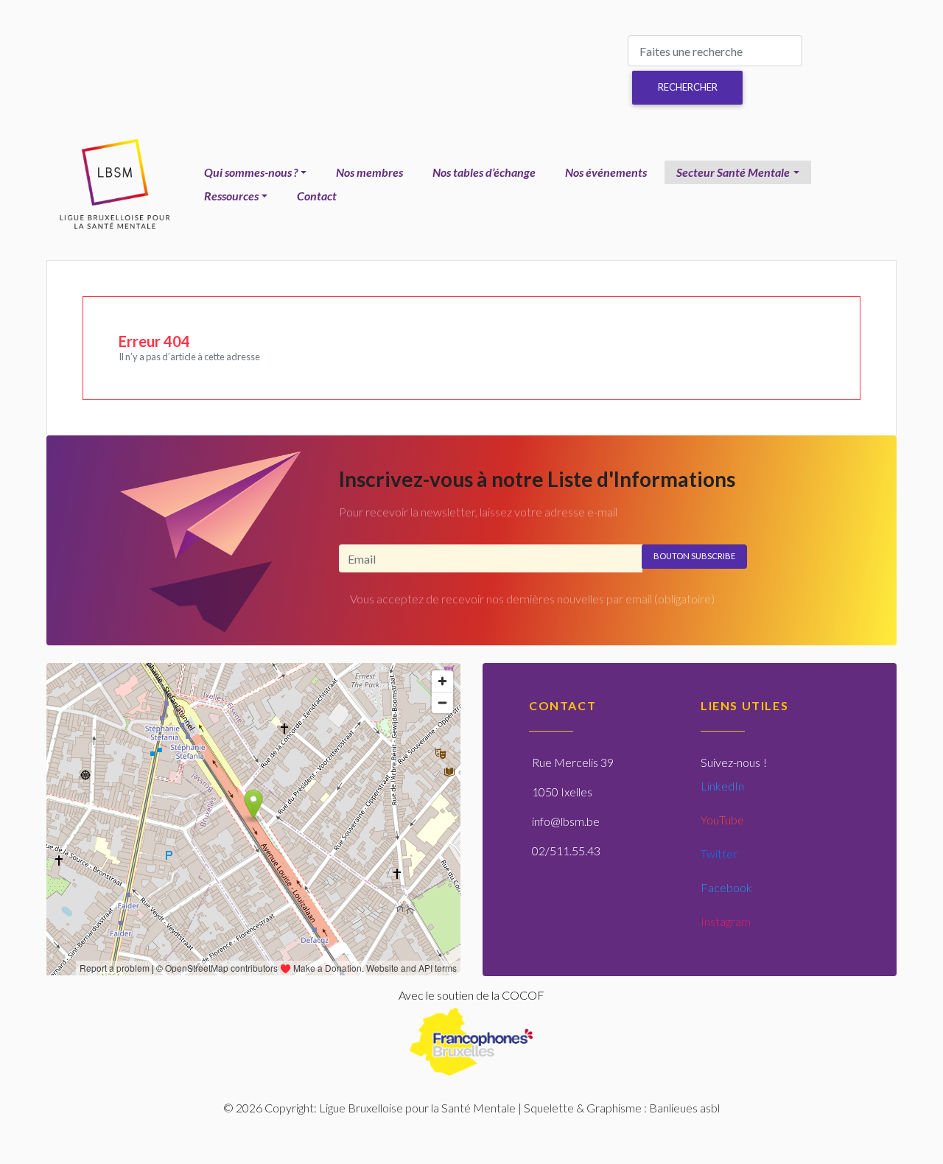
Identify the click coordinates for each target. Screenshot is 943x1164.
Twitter (719, 853)
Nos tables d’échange (484, 172)
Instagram (726, 921)
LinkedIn (722, 786)
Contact (317, 196)
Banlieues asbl (684, 1108)
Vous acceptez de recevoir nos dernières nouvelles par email (532, 599)
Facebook (726, 887)
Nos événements (606, 172)
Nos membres (369, 172)
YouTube (722, 820)
